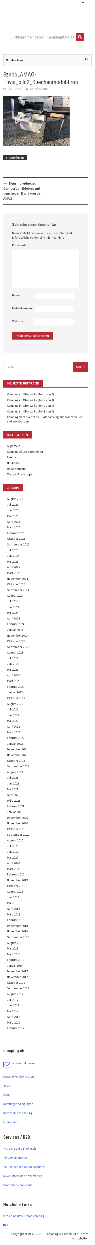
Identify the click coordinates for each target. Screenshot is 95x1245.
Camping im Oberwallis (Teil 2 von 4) (30, 406)
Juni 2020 (13, 852)
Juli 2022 (12, 709)
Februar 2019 (15, 920)
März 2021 (13, 800)
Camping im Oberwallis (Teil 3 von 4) (30, 400)
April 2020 (13, 863)
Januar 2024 (15, 630)
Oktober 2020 (16, 829)
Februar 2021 (15, 806)
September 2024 (18, 590)
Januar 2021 (15, 812)
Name (17, 295)
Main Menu (17, 60)
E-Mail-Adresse (23, 308)
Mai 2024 (12, 613)
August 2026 (15, 499)
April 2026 (13, 522)
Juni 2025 (13, 556)
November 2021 (17, 755)
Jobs (6, 1086)
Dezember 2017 (17, 971)
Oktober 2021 (16, 761)
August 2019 (15, 891)
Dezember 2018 (17, 926)
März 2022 (13, 732)
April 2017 (13, 1017)
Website (17, 321)
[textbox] (43, 37)
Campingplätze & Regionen (25, 452)
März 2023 (13, 681)
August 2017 (15, 994)
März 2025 (13, 573)
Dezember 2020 (17, 818)
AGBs (6, 1095)
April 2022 (13, 726)
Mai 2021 (12, 789)
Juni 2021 (13, 783)
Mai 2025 (12, 561)
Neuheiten (14, 463)
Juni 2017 (13, 1005)
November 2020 (17, 823)
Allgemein (13, 446)
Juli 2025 (12, 550)
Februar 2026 (15, 533)
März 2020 (13, 869)
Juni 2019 (13, 897)
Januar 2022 (15, 744)
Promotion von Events (17, 1185)
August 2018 (15, 943)
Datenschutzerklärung (17, 1113)
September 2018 (18, 937)
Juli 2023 (12, 658)
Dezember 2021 (17, 749)
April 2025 (13, 567)
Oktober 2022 (16, 698)
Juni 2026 (13, 510)
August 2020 (15, 840)
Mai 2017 (12, 1011)
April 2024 (13, 618)
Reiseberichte (16, 469)
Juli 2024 (12, 601)
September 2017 (18, 988)
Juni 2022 (13, 715)
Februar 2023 (15, 687)
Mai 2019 (12, 903)
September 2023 (18, 647)
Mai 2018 (12, 948)
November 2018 (17, 931)
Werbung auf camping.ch (19, 1148)
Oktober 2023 (16, 641)
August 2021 (15, 772)
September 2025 (18, 544)
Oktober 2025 (16, 539)
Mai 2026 (12, 516)
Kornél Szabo (39, 89)
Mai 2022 (12, 721)
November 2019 (17, 880)
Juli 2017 (12, 1000)
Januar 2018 (15, 965)
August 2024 (15, 595)
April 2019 (13, 909)
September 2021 (18, 766)
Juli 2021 (12, 778)
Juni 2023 (13, 664)
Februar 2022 (15, 738)
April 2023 (13, 675)
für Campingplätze (15, 1158)
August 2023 (15, 652)
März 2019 (13, 914)
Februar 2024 (15, 624)
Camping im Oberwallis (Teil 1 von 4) (30, 411)
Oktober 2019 (16, 886)
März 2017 (13, 1022)
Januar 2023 (15, 692)
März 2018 (13, 954)
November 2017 (17, 977)
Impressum (10, 1122)
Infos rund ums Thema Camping (23, 1216)
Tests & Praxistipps (19, 474)
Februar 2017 (15, 1028)
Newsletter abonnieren (18, 1076)
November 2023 (17, 636)
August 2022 (15, 704)
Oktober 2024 (16, 584)
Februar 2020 (15, 874)
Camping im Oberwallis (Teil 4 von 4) (30, 394)
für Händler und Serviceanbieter (24, 1167)
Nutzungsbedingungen (18, 1104)
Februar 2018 (15, 960)
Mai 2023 (12, 670)
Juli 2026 (12, 505)
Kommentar (21, 245)
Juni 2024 (13, 607)
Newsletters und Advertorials (22, 1176)
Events (11, 457)
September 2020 (18, 835)
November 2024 (17, 579)
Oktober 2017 (16, 983)
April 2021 (13, 795)
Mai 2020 (12, 857)
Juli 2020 (12, 846)
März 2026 (13, 527)
